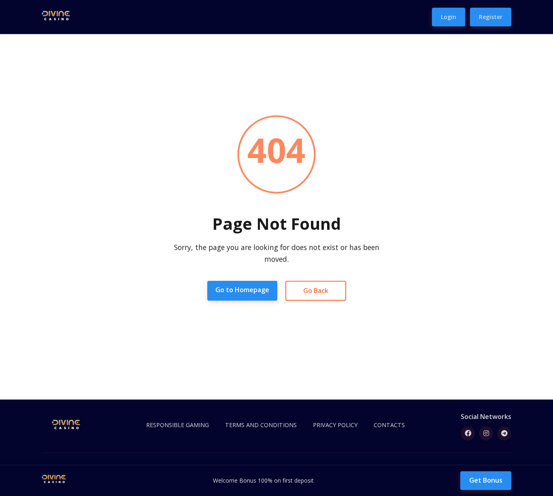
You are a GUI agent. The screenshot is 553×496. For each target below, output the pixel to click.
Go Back (315, 290)
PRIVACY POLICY (335, 425)
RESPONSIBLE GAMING (177, 425)
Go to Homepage (242, 289)
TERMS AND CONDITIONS (261, 425)
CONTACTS (389, 425)
